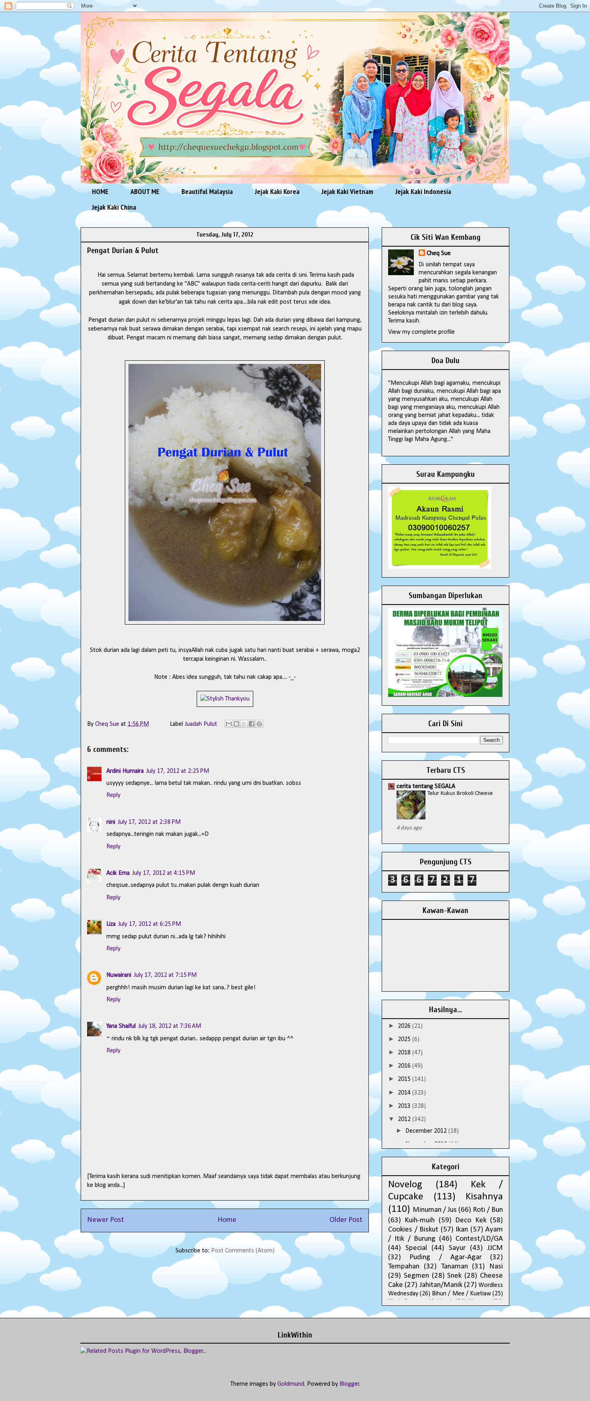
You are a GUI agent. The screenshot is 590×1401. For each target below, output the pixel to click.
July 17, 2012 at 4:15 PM (163, 873)
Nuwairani (118, 975)
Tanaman (454, 1266)
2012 (405, 1119)
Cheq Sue (439, 253)
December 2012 (426, 1131)
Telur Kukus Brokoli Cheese (460, 793)
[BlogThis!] (236, 724)
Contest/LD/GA (479, 1239)
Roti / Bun (488, 1210)
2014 (405, 1093)
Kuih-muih (420, 1220)
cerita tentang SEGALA (426, 786)
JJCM (495, 1248)
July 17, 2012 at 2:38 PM (149, 822)
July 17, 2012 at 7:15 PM (165, 975)
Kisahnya (484, 1197)
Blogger (349, 1384)
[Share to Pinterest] (259, 724)
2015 (405, 1079)
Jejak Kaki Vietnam (347, 191)
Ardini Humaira (125, 771)
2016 (405, 1066)
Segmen (416, 1276)
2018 (405, 1053)
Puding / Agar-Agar (445, 1257)
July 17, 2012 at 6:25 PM (149, 924)
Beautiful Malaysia (207, 191)
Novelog (405, 1185)
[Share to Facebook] (252, 724)
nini (110, 822)
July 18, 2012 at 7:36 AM (169, 1026)
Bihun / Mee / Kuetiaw (461, 1294)
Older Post (346, 1220)
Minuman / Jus (435, 1210)
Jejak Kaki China (114, 207)
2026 (405, 1026)
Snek (454, 1276)
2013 (405, 1106)
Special (416, 1248)
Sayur (457, 1248)
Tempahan (403, 1266)
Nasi (496, 1266)
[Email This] (229, 724)
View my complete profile (421, 332)
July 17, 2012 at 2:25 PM (177, 771)
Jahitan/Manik (440, 1285)
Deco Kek (470, 1220)
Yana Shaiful (121, 1026)
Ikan (462, 1230)
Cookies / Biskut (413, 1230)
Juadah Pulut (201, 724)
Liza (111, 924)
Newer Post (105, 1220)
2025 (405, 1039)
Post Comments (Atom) (243, 1251)
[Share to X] (244, 724)
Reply (113, 795)
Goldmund (290, 1384)
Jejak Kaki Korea (277, 191)
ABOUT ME (144, 191)
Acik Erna (118, 873)
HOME (100, 191)
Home (227, 1220)
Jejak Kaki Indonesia (423, 191)
